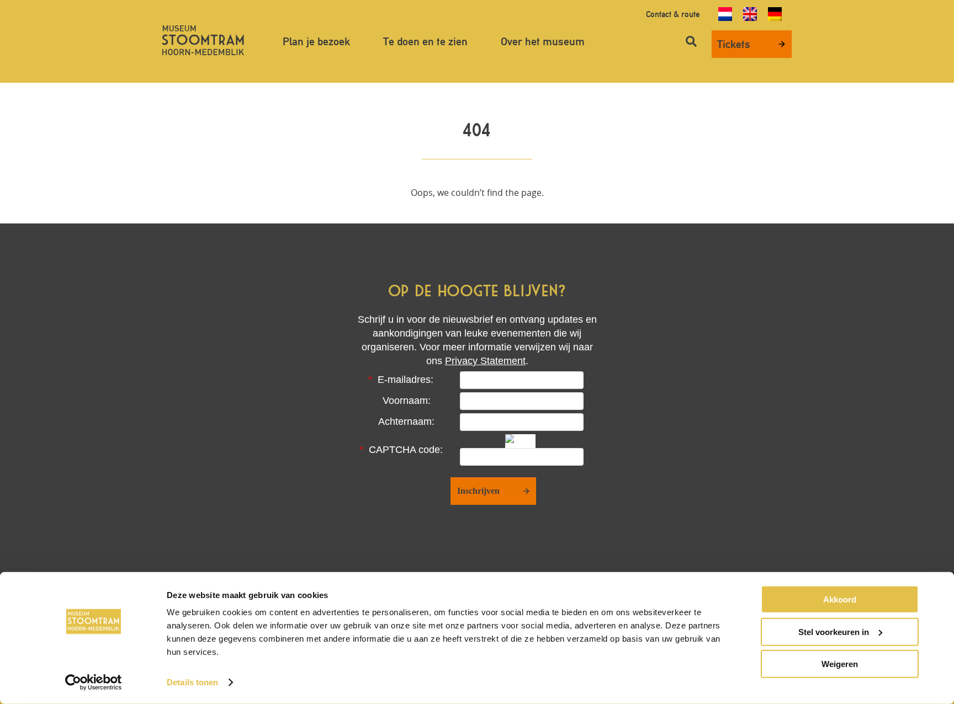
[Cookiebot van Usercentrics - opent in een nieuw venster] (93, 682)
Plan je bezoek (316, 41)
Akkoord (839, 599)
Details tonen (192, 682)
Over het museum (543, 41)
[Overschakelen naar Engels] (750, 14)
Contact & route (672, 14)
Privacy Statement (485, 360)
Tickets (733, 44)
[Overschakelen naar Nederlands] (725, 14)
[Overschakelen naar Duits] (774, 14)
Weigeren (840, 664)
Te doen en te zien (425, 41)
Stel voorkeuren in (833, 631)
